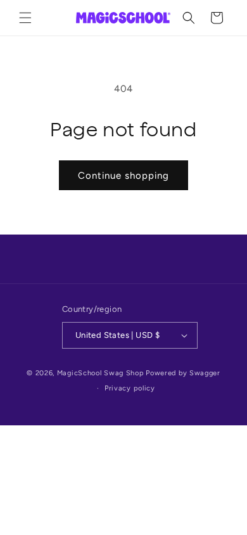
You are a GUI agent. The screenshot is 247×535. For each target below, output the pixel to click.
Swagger (204, 373)
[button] (25, 18)
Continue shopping (123, 175)
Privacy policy (129, 388)
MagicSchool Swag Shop (100, 373)
